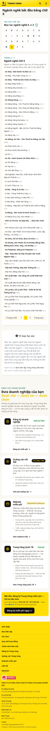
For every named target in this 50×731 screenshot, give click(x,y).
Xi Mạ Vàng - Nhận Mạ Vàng (18, 201)
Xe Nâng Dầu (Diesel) (16, 87)
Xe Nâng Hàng (14, 100)
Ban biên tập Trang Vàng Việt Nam (30, 367)
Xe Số (8, 154)
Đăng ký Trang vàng (10, 651)
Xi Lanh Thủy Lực (14, 185)
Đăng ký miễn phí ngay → (19, 610)
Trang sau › (39, 317)
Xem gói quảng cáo (22, 491)
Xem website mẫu (21, 536)
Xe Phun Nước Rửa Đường (17, 150)
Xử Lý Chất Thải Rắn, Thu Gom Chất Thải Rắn (25, 310)
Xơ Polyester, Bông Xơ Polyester (21, 249)
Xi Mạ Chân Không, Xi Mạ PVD (19, 197)
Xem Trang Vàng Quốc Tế (24, 584)
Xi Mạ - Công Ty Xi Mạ (17, 189)
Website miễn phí (9, 661)
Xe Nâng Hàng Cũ (14, 116)
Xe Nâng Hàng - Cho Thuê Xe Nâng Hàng (24, 104)
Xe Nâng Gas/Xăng (14, 96)
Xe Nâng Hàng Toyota (16, 124)
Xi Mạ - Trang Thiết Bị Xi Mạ (18, 193)
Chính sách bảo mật (10, 646)
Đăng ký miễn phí (21, 449)
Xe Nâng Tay (12, 135)
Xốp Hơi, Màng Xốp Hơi (17, 271)
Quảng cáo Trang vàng (11, 656)
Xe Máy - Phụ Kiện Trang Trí (18, 75)
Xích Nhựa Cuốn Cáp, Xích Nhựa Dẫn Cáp (24, 227)
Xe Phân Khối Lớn (13, 146)
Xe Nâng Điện (13, 92)
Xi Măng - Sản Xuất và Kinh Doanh (22, 212)
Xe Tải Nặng (12, 162)
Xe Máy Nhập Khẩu (14, 83)
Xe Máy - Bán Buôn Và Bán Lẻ (20, 71)
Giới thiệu (6, 627)
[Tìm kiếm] (40, 3)
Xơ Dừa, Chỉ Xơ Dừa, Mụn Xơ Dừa (22, 238)
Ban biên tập (7, 631)
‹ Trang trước (11, 317)
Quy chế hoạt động (10, 641)
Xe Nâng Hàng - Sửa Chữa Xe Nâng (22, 112)
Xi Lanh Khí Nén (13, 181)
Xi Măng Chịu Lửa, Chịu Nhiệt (19, 216)
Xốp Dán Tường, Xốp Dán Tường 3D (22, 267)
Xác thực (5, 636)
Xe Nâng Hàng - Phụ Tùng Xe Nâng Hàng (24, 108)
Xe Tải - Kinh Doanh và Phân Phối (22, 158)
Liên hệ (5, 666)
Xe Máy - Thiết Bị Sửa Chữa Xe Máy (22, 79)
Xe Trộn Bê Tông (13, 170)
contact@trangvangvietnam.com (12, 724)
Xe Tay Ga (10, 166)
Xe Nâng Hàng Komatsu (17, 120)
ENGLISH (5, 671)
